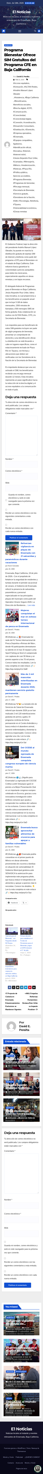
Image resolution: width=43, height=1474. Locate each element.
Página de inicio (21, 1468)
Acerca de (19, 1463)
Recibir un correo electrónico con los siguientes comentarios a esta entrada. (20, 516)
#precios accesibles (21, 176)
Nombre (9, 459)
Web (7, 483)
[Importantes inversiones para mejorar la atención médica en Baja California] (11, 961)
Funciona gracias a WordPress (15, 1448)
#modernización (28, 165)
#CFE (29, 108)
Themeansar (21, 1451)
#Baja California (32, 98)
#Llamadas (18, 162)
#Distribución (18, 130)
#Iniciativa (17, 151)
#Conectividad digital (22, 119)
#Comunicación (20, 112)
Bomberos (10, 1317)
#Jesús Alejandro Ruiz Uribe (25, 158)
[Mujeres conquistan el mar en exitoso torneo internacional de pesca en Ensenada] (12, 615)
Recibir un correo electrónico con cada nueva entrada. (19, 529)
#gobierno (17, 144)
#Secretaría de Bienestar (23, 190)
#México (16, 165)
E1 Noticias (21, 12)
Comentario (10, 413)
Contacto (11, 1463)
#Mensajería (29, 162)
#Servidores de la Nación (24, 197)
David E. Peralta (23, 76)
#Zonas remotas (20, 212)
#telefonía (34, 201)
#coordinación (29, 122)
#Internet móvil (19, 155)
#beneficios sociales (21, 105)
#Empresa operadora (22, 133)
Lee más (31, 605)
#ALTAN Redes (30, 87)
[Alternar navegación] (19, 31)
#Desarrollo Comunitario (23, 126)
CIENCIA (9, 1398)
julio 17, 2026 (14, 1382)
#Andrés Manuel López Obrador (23, 92)
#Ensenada (18, 137)
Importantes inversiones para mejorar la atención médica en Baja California (11, 971)
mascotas (10, 1371)
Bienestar (8, 45)
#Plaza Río (27, 169)
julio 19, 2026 (14, 1328)
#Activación (18, 87)
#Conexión (17, 122)
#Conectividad (19, 115)
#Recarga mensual (21, 187)
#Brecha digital (19, 108)
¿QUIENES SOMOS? (32, 1457)
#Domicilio (29, 130)
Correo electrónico (13, 471)
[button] (35, 31)
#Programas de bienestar (24, 183)
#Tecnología (24, 201)
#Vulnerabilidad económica (24, 208)
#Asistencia (19, 98)
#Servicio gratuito (20, 194)
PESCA (9, 1344)
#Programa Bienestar (22, 180)
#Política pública (20, 172)
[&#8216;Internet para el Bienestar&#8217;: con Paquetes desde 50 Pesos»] (11, 931)
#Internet (26, 151)
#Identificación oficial (22, 147)
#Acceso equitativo (21, 83)
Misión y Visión (8, 1457)
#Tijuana (17, 204)
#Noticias (17, 169)
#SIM (15, 201)
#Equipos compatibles (22, 140)
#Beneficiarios (20, 101)
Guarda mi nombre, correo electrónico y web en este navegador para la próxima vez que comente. (21, 499)
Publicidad (19, 1457)
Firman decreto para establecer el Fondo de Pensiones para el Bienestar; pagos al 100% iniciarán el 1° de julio (26, 943)
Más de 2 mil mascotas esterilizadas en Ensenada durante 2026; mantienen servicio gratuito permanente (21, 684)
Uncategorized (21, 1371)
